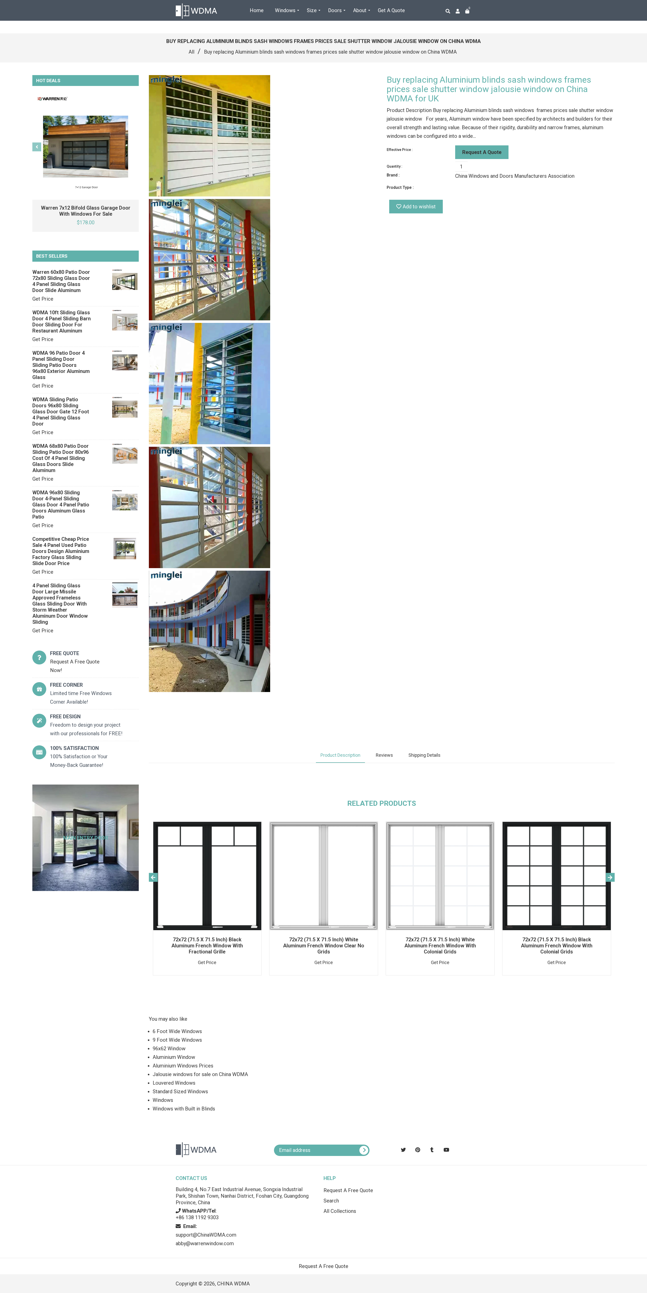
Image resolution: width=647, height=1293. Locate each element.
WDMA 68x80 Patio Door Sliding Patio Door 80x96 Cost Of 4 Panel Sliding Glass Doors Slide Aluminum (60, 458)
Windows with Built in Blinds (184, 1109)
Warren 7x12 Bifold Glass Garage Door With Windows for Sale (85, 211)
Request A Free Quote (348, 1190)
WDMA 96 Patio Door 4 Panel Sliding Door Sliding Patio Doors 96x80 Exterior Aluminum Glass (61, 365)
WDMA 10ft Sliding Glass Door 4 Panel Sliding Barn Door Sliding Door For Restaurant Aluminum (61, 321)
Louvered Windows (174, 1083)
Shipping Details (424, 755)
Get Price (42, 299)
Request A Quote (481, 152)
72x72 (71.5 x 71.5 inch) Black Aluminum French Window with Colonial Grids (556, 946)
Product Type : (400, 187)
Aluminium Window (174, 1057)
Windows (163, 1100)
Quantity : (394, 166)
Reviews (384, 755)
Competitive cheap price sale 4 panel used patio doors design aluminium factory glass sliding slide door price (60, 551)
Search (331, 1201)
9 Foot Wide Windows (177, 1040)
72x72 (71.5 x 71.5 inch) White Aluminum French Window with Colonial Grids (440, 946)
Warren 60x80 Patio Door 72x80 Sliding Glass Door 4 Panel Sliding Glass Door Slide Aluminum (61, 281)
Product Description (340, 755)
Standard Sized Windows (180, 1091)
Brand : (393, 175)
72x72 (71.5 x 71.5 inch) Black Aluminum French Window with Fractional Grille (207, 946)
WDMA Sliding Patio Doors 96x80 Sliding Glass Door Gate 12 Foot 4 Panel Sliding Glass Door (60, 411)
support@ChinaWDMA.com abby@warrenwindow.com (206, 1234)
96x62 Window (169, 1048)
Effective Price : (400, 150)
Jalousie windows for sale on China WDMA (200, 1074)
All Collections (340, 1211)
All (191, 52)
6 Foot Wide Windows (177, 1031)
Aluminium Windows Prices (183, 1066)
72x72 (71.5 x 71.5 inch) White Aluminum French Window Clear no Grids (323, 946)
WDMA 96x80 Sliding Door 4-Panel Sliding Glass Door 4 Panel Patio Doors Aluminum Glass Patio (60, 504)
